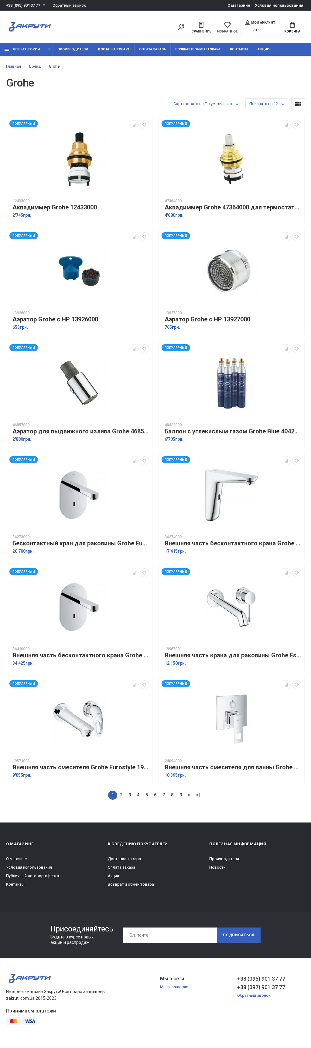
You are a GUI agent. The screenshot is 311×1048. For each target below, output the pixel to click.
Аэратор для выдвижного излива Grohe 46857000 (80, 431)
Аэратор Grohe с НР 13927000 (207, 319)
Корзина (292, 31)
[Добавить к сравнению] (133, 124)
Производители (72, 49)
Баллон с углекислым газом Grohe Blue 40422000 (233, 431)
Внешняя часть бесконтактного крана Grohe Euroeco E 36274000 (233, 543)
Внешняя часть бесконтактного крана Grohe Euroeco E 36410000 (80, 655)
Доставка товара (113, 49)
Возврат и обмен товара (197, 49)
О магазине (238, 5)
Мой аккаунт (263, 23)
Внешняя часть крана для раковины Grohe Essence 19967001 (233, 655)
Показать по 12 (263, 103)
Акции (263, 49)
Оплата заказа (152, 49)
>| (198, 795)
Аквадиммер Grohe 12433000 (54, 207)
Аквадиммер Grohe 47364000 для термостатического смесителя (233, 207)
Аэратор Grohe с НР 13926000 (55, 319)
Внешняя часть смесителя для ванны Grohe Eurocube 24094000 (233, 767)
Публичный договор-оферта (32, 875)
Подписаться (239, 935)
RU (254, 30)
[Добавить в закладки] (144, 124)
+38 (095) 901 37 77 (23, 5)
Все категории (26, 49)
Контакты (239, 49)
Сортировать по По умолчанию (202, 103)
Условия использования (279, 5)
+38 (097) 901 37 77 (261, 987)
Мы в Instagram (174, 987)
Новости (217, 867)
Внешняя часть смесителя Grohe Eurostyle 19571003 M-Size (80, 767)
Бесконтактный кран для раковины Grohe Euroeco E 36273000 (80, 543)
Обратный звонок (69, 5)
